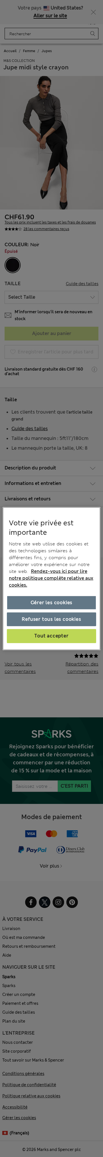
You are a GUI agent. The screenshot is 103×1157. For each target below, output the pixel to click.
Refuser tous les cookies (51, 619)
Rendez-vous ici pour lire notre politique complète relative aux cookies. (51, 578)
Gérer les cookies (52, 603)
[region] (51, 578)
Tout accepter (51, 636)
